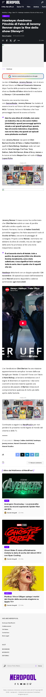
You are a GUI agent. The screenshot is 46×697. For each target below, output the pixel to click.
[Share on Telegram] (32, 454)
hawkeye (37, 440)
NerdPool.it (28, 424)
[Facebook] (15, 684)
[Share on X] (11, 40)
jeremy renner (7, 443)
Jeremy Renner (25, 82)
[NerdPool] (13, 2)
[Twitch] (30, 684)
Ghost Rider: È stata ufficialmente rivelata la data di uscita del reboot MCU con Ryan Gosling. (22, 552)
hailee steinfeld (27, 440)
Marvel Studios (7, 446)
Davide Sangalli (12, 513)
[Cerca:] (21, 666)
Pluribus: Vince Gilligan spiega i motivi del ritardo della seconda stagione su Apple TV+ (21, 599)
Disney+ (17, 440)
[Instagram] (27, 684)
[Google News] (24, 684)
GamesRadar (11, 103)
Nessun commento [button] (36, 462)
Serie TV (6, 16)
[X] (17, 684)
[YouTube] (21, 684)
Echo (10, 158)
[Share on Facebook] (7, 40)
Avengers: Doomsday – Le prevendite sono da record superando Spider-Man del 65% (22, 506)
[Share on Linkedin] (27, 454)
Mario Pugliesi (6, 36)
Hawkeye (6, 272)
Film (6, 500)
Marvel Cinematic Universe (24, 443)
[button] (4, 2)
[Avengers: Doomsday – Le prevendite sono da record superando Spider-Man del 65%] (23, 485)
